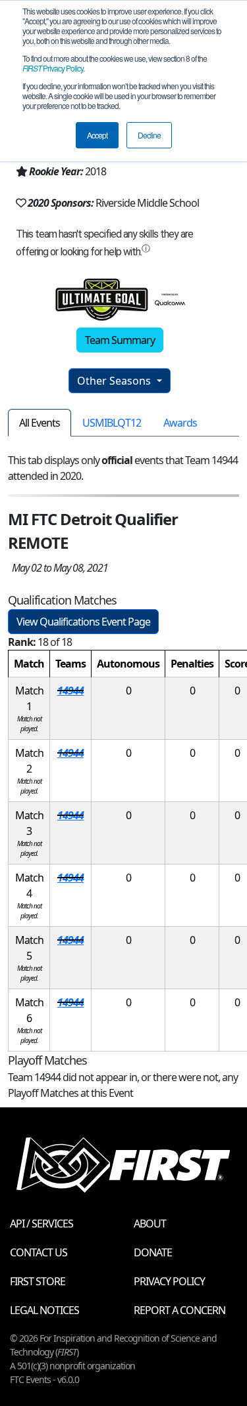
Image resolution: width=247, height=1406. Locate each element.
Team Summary (120, 340)
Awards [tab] (180, 422)
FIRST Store (37, 1281)
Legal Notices (44, 1310)
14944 (70, 690)
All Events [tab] (39, 422)
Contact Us (38, 1252)
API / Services (41, 1223)
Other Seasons (115, 380)
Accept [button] (97, 134)
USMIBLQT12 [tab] (111, 422)
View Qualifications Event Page (83, 621)
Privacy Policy (52, 68)
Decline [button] (149, 134)
